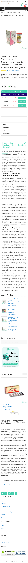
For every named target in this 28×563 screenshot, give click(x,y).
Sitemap (3, 514)
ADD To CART (22, 98)
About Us (3, 517)
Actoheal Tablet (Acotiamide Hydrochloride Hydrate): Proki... (12, 329)
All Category (8, 12)
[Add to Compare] (25, 401)
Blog (2, 501)
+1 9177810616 (8, 488)
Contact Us (3, 503)
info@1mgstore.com (9, 485)
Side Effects (6, 127)
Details (5, 115)
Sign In (2, 525)
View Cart (3, 528)
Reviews (5, 118)
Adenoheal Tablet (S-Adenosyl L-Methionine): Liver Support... (13, 319)
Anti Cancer (3, 13)
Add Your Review (15, 70)
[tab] (14, 91)
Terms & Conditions (5, 506)
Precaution (6, 121)
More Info (5, 137)
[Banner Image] (10, 357)
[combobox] (16, 11)
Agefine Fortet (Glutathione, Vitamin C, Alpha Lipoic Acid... (12, 310)
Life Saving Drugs (16, 12)
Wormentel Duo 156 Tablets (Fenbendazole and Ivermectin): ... (13, 301)
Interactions (6, 133)
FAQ (4, 130)
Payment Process (5, 542)
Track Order (4, 531)
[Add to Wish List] (25, 398)
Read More (3, 81)
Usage (4, 124)
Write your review (12, 305)
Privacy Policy (4, 509)
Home (2, 12)
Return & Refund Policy (6, 512)
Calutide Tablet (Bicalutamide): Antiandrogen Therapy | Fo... (7, 407)
